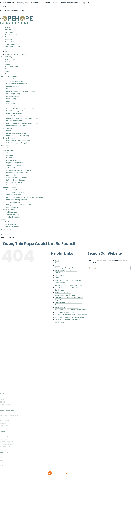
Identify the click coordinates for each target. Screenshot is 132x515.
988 (40, 3)
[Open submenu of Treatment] (11, 128)
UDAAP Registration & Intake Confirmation (71, 315)
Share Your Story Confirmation (66, 307)
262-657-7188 (94, 3)
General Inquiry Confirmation (66, 270)
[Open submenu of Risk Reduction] (14, 138)
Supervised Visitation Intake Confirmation (70, 310)
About (57, 260)
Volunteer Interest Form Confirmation (69, 317)
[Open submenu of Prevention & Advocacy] (21, 116)
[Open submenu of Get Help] (9, 27)
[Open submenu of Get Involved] (11, 57)
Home (57, 278)
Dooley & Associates (78, 473)
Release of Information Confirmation (69, 297)
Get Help (58, 273)
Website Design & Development (61, 473)
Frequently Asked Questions (65, 268)
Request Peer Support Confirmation (68, 302)
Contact (58, 263)
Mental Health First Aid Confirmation (68, 285)
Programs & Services (63, 292)
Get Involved (59, 275)
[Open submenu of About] (6, 37)
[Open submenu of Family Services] (15, 106)
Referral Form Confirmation (65, 295)
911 (15, 3)
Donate (57, 265)
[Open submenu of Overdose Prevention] (19, 202)
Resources (59, 305)
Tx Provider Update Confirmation (67, 312)
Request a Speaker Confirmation (67, 300)
